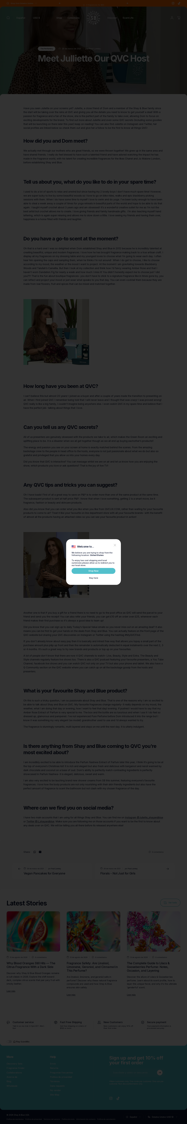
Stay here (93, 578)
